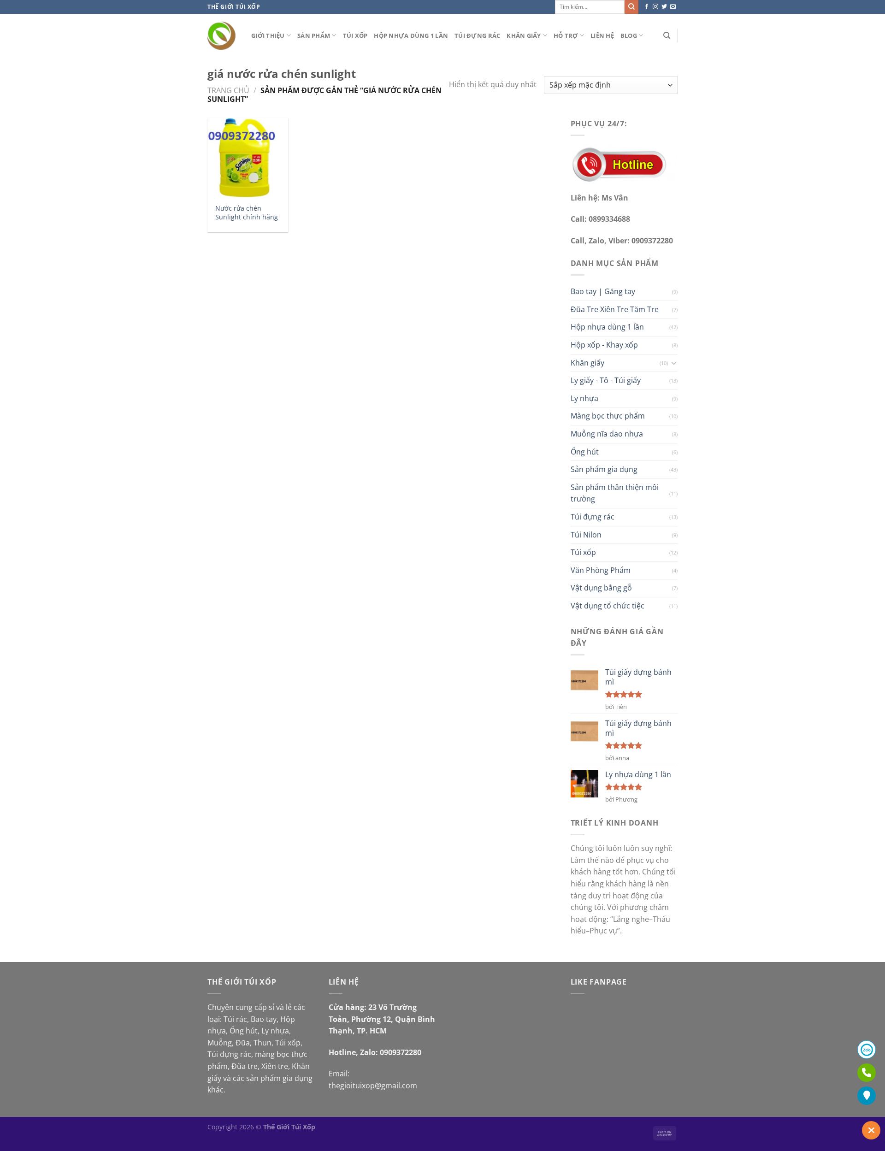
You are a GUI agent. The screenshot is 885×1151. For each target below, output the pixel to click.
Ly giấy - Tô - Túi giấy (606, 380)
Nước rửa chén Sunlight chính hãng (246, 212)
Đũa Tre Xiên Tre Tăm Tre (615, 309)
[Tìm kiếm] (666, 35)
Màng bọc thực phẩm (608, 416)
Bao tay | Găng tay (603, 291)
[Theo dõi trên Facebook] (646, 7)
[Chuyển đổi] (674, 362)
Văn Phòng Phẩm (601, 570)
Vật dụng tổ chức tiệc (607, 606)
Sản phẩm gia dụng (604, 469)
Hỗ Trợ (566, 35)
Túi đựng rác (477, 35)
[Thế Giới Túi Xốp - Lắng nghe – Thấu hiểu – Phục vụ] (222, 35)
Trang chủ (228, 90)
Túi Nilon (586, 535)
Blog (628, 35)
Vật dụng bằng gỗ (601, 588)
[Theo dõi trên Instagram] (655, 7)
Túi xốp (355, 35)
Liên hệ (602, 35)
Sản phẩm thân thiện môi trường (615, 493)
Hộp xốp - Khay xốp (604, 345)
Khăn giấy (524, 35)
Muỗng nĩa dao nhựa (607, 434)
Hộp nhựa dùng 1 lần (411, 35)
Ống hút (585, 452)
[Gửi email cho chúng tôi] (673, 7)
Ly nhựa (584, 398)
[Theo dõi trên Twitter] (664, 7)
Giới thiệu (268, 35)
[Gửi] (631, 7)
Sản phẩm (313, 35)
